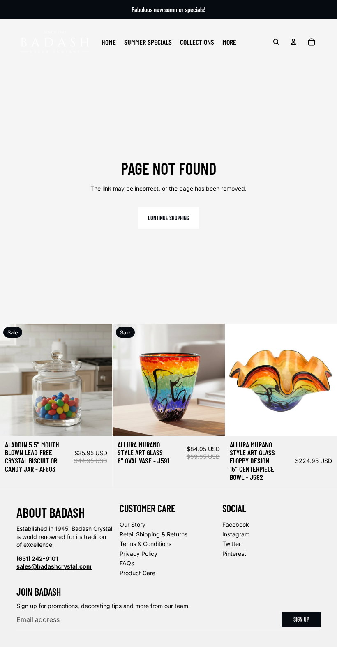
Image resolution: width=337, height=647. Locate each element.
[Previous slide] (12, 380)
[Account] (293, 42)
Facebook (235, 524)
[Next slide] (100, 380)
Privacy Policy (138, 553)
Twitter (231, 543)
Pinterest (234, 553)
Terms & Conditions (145, 543)
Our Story (132, 524)
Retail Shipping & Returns (153, 534)
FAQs (127, 563)
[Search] (276, 42)
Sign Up (301, 619)
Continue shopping (168, 217)
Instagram (235, 534)
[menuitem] (229, 42)
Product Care (137, 572)
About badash (50, 512)
